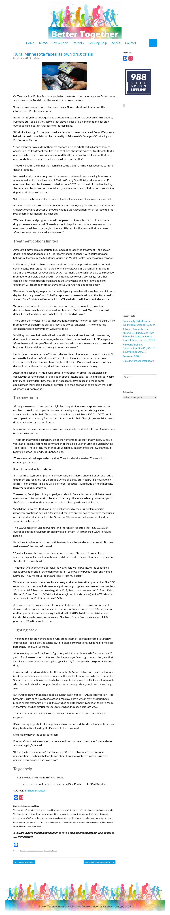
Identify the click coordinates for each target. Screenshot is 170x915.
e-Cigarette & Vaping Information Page (99, 862)
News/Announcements (35, 851)
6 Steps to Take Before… (24, 862)
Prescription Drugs (50, 851)
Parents (78, 43)
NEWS (43, 43)
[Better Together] (85, 20)
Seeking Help (97, 43)
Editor (37, 58)
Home (30, 43)
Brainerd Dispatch (35, 790)
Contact (130, 43)
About (116, 43)
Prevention (60, 43)
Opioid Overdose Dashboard (138, 360)
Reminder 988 (131, 356)
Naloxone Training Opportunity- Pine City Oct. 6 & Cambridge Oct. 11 (139, 348)
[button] (153, 43)
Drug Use (23, 851)
